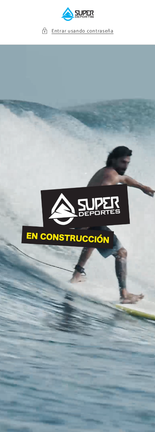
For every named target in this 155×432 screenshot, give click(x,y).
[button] (77, 30)
